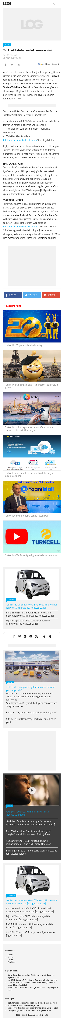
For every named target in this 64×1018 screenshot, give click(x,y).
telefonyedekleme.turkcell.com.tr (20, 140)
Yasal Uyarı (12, 962)
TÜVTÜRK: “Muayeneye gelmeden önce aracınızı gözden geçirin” (30, 689)
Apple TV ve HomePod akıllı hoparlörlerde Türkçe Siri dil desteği (33, 1008)
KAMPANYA (11, 600)
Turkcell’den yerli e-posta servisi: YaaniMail (27, 516)
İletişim (10, 960)
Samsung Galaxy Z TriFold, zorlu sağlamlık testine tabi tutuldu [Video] (31, 852)
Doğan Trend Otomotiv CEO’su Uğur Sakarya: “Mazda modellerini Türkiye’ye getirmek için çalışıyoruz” (29, 697)
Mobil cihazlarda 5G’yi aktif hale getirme (23, 1005)
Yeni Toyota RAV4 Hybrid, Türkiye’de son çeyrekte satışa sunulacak (31, 705)
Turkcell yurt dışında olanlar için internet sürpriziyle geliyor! (31, 386)
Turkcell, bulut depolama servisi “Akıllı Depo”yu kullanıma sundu (29, 474)
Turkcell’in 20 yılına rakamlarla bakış (23, 345)
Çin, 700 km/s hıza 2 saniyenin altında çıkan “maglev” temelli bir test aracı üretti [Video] (28, 833)
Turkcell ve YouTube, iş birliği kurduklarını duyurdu (31, 555)
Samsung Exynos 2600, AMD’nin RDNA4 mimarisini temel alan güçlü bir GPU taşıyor (28, 842)
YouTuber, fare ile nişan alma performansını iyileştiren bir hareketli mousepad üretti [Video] (30, 823)
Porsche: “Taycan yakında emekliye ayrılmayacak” (31, 713)
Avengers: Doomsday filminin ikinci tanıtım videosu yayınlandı (28, 813)
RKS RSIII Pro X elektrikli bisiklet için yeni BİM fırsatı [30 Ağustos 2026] (29, 926)
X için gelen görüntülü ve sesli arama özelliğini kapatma (29, 1010)
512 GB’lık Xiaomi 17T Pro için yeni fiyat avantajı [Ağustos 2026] (30, 934)
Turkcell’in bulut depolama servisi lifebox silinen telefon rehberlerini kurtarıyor (29, 429)
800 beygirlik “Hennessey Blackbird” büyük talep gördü (31, 721)
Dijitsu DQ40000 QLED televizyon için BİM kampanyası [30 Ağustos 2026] (28, 622)
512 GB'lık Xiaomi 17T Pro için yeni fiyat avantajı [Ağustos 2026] (32, 980)
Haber (7, 45)
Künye (10, 955)
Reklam (10, 957)
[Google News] (49, 64)
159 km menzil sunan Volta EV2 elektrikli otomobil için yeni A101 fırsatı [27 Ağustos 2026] (31, 606)
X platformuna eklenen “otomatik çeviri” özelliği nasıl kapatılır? (32, 1003)
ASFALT (10, 682)
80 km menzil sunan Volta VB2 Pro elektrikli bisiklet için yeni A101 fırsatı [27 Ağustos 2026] (30, 614)
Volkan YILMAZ (10, 55)
